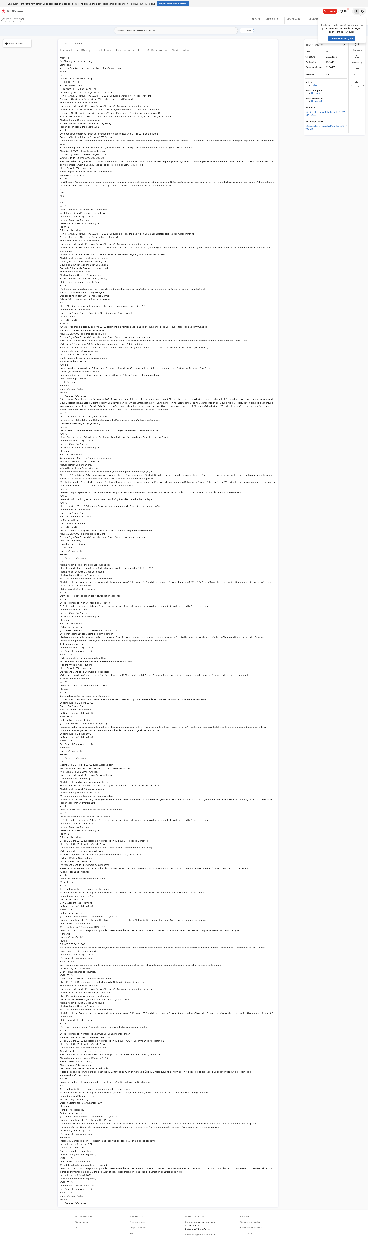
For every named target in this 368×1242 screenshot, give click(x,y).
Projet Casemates (138, 1227)
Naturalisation (317, 101)
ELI (131, 1233)
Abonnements (81, 1222)
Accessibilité (246, 1233)
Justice (314, 85)
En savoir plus (147, 3)
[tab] (357, 47)
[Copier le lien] (319, 108)
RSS (77, 1227)
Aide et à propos (137, 1222)
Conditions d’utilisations (251, 1227)
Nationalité (316, 93)
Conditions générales (250, 1222)
